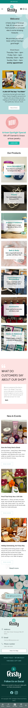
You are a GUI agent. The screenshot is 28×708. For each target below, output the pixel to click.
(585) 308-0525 (8, 646)
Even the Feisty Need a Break (10, 447)
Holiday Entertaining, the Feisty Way (12, 546)
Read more (14, 108)
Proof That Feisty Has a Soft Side (11, 496)
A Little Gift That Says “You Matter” (14, 91)
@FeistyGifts (15, 596)
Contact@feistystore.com (11, 640)
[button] (2, 705)
